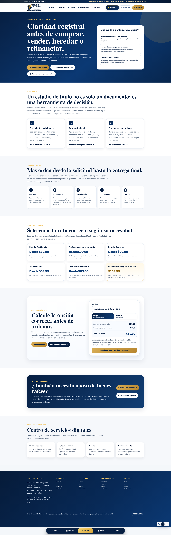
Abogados (103, 484)
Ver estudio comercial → (118, 145)
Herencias (81, 486)
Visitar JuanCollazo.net (127, 388)
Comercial (58, 484)
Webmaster (138, 514)
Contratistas (104, 488)
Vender (80, 484)
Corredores (104, 481)
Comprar (81, 481)
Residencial (58, 481)
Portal (112, 7)
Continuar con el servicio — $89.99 (114, 350)
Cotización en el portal (59, 344)
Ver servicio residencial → (40, 145)
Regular (98, 316)
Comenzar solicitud (39, 67)
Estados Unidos (82, 488)
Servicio (95, 304)
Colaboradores (127, 488)
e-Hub (125, 484)
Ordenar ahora (138, 7)
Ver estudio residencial (64, 67)
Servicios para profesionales (42, 74)
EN (167, 524)
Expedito (119, 316)
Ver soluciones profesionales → (81, 145)
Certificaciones (59, 488)
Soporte (126, 486)
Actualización (59, 486)
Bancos (103, 486)
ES (162, 524)
